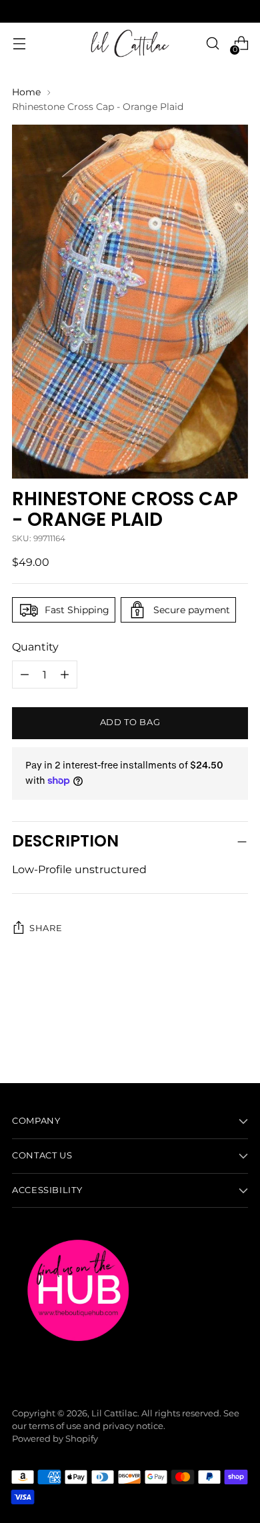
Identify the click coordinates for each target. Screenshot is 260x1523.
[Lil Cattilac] (130, 43)
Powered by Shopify (55, 1439)
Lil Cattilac (114, 1413)
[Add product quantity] (25, 674)
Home (26, 92)
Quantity (35, 646)
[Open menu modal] (19, 43)
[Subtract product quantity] (65, 674)
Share (45, 928)
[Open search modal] (212, 43)
